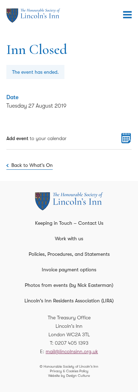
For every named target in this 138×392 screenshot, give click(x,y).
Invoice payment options (69, 269)
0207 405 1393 (71, 343)
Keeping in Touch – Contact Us (69, 223)
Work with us (69, 238)
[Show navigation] (127, 14)
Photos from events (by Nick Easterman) (69, 285)
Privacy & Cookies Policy (69, 371)
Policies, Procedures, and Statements (69, 254)
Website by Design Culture (69, 376)
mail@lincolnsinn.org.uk (72, 351)
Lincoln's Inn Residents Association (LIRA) (69, 300)
